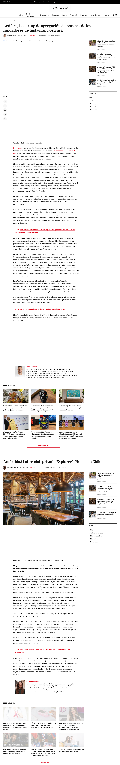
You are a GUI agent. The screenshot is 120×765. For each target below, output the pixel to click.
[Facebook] (5, 101)
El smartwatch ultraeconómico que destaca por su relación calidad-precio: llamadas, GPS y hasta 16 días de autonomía (43, 409)
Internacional (44, 15)
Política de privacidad (95, 104)
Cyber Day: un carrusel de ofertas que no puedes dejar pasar (71, 750)
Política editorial (93, 107)
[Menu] (116, 15)
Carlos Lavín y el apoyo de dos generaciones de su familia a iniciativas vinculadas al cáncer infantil (15, 726)
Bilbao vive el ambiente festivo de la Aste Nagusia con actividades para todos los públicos (106, 44)
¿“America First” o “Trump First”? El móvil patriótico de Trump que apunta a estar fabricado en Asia (14, 435)
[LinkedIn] (5, 110)
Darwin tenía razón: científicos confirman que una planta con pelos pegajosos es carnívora (15, 408)
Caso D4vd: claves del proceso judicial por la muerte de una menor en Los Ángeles (14, 751)
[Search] (113, 15)
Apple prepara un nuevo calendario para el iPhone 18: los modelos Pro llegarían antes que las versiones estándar (71, 435)
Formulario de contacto (96, 101)
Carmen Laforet (13, 467)
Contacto (106, 15)
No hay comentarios (44, 35)
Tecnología (73, 15)
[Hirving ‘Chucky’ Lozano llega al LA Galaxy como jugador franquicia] (92, 82)
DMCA (91, 98)
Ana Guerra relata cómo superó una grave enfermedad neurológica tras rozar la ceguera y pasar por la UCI (71, 726)
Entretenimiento (95, 15)
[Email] (5, 118)
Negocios (55, 15)
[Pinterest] (5, 114)
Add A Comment (43, 445)
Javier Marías (12, 35)
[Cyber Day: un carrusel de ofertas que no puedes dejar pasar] (71, 740)
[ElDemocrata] (60, 8)
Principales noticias (36, 467)
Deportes (83, 15)
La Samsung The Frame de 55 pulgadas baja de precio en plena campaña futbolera (71, 408)
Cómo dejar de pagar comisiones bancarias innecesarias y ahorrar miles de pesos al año (43, 725)
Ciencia (64, 15)
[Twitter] (5, 106)
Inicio (21, 15)
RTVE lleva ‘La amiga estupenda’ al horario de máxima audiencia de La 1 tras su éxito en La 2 (106, 57)
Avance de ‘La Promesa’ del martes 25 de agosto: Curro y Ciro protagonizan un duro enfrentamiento (36, 2)
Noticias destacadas (30, 15)
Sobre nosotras (93, 110)
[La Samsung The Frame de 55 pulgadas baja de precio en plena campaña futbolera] (71, 396)
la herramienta (18, 148)
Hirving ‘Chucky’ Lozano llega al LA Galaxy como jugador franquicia (106, 82)
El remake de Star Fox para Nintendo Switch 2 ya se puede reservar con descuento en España (42, 435)
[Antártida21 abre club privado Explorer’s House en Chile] (43, 498)
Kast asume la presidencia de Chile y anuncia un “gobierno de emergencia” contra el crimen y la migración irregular (43, 752)
